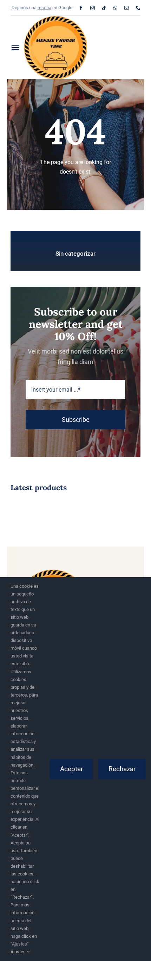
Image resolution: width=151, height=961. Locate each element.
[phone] (138, 8)
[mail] (126, 8)
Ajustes (19, 951)
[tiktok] (104, 8)
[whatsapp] (115, 8)
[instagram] (92, 8)
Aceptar (71, 769)
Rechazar (122, 769)
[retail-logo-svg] (55, 18)
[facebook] (81, 8)
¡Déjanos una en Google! (42, 7)
